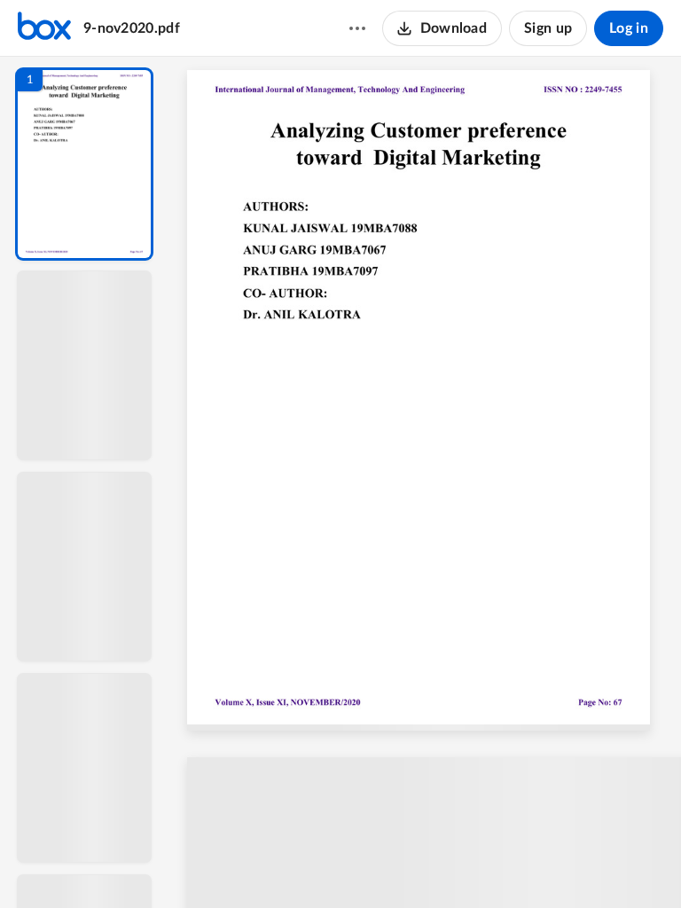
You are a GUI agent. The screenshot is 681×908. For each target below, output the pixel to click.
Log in (628, 28)
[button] (84, 164)
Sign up (548, 28)
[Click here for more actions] (357, 28)
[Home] (44, 28)
